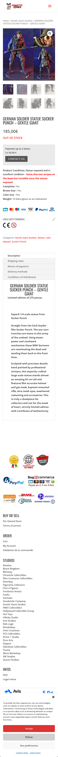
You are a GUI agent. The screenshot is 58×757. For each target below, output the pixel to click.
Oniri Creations (11, 630)
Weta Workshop (11, 653)
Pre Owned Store (12, 521)
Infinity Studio (10, 617)
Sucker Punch (19, 241)
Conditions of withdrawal (22, 277)
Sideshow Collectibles (14, 646)
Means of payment (18, 266)
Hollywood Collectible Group (18, 610)
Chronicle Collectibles (14, 575)
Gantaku (7, 597)
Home (6, 20)
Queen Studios (11, 659)
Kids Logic (8, 623)
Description (14, 255)
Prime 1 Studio (11, 636)
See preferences (29, 745)
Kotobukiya (9, 627)
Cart (5, 541)
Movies (41, 237)
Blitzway (7, 571)
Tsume (6, 649)
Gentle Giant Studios (21, 20)
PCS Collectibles (11, 633)
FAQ (5, 674)
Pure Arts (8, 640)
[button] (53, 697)
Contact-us (16, 159)
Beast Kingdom (11, 568)
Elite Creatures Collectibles (17, 578)
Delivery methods (17, 271)
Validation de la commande (18, 550)
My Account (9, 545)
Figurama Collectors (14, 584)
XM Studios (9, 656)
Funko (6, 594)
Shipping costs (16, 260)
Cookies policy (22, 752)
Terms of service (12, 525)
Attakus (7, 565)
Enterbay (8, 581)
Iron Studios (9, 620)
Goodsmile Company (14, 601)
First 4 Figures (10, 588)
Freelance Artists (12, 591)
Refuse (29, 737)
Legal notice (35, 752)
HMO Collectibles (12, 607)
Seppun (7, 643)
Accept (29, 728)
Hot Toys (8, 614)
